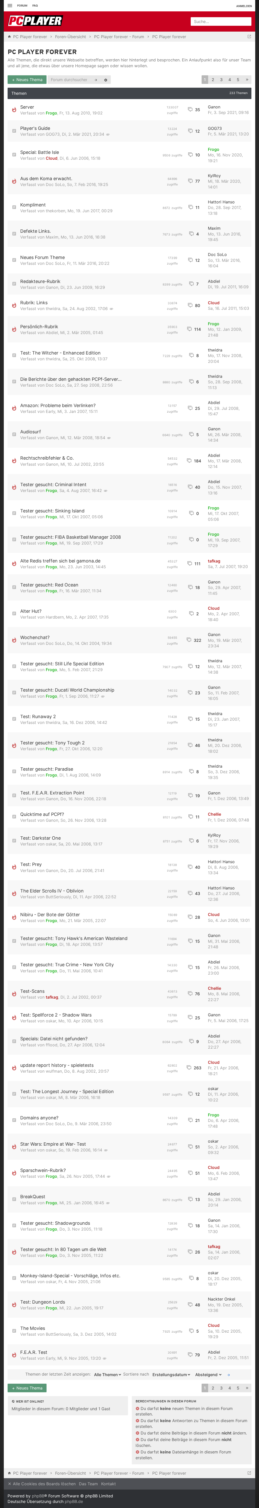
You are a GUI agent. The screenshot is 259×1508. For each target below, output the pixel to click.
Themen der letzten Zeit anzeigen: (58, 1374)
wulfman (54, 1071)
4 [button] (229, 79)
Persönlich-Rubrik (39, 326)
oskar (51, 843)
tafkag (214, 560)
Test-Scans (32, 991)
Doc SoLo (55, 184)
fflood (51, 1044)
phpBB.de (74, 1501)
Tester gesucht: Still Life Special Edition (62, 663)
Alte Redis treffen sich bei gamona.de (60, 560)
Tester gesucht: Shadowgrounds (55, 1223)
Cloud (51, 158)
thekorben (55, 210)
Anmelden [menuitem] (244, 6)
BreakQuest (32, 1196)
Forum (22, 5)
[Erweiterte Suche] (106, 79)
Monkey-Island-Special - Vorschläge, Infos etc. (70, 1275)
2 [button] (213, 79)
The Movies (32, 1328)
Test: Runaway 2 (38, 716)
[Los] (229, 1374)
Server (27, 107)
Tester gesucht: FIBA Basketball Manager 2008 (70, 537)
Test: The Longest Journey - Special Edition (67, 1091)
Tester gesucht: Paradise (46, 769)
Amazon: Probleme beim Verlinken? (58, 405)
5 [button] (238, 79)
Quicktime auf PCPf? (42, 814)
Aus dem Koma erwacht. (46, 178)
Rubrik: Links (34, 302)
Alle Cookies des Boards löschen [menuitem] (44, 1483)
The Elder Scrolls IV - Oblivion (52, 890)
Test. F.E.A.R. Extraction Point (52, 792)
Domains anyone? (39, 1117)
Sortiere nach (136, 1374)
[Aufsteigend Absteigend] (207, 1374)
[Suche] (96, 79)
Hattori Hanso (221, 201)
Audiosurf (30, 431)
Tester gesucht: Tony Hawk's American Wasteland (73, 938)
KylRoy (214, 175)
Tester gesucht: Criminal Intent (53, 484)
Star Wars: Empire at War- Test (53, 1144)
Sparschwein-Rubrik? (43, 1170)
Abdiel (214, 281)
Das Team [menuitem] (88, 1483)
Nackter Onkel (221, 1299)
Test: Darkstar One (40, 838)
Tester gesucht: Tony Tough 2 (52, 742)
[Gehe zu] (249, 37)
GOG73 (53, 134)
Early (50, 411)
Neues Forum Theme (42, 257)
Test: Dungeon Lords (42, 1302)
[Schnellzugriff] (9, 5)
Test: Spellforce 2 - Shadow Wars (56, 1015)
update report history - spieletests (57, 1065)
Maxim (52, 237)
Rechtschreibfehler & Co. (47, 458)
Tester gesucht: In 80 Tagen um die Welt (63, 1249)
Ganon (214, 106)
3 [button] (221, 79)
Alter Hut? (30, 611)
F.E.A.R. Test (33, 1352)
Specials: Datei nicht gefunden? (54, 1038)
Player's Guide (35, 128)
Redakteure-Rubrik (40, 281)
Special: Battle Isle (39, 152)
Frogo (51, 112)
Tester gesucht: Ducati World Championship (67, 690)
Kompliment (33, 204)
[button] (247, 79)
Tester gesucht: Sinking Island (52, 510)
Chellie (214, 814)
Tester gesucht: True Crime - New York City (67, 964)
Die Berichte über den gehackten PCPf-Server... (71, 379)
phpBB (38, 1495)
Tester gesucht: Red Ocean (49, 584)
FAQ (35, 5)
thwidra (53, 308)
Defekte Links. (35, 231)
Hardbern (55, 617)
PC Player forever (42, 52)
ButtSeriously (58, 896)
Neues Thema (28, 79)
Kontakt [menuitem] (108, 1483)
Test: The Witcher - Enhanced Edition (60, 353)
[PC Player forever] (36, 21)
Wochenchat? (35, 637)
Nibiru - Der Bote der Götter (50, 914)
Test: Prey (31, 864)
